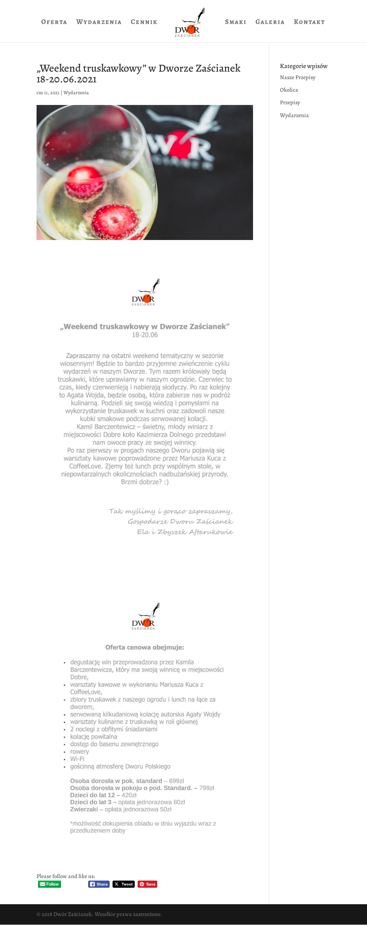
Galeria (270, 23)
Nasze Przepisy (297, 77)
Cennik (144, 23)
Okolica (289, 90)
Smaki (236, 23)
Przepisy (290, 102)
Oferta (54, 23)
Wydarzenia (99, 23)
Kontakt (309, 23)
